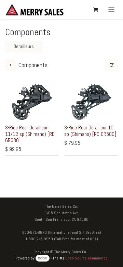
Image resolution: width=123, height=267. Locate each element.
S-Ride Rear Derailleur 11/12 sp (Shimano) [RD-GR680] (30, 133)
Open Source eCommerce (86, 258)
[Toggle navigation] (111, 9)
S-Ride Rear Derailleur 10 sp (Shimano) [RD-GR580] (90, 130)
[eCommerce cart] (95, 9)
